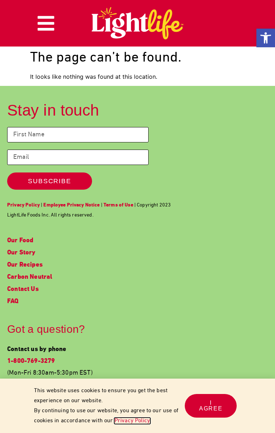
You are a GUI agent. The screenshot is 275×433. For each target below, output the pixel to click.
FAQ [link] (13, 301)
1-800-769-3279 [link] (31, 361)
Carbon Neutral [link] (30, 277)
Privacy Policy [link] (132, 421)
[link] (265, 38)
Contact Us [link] (23, 289)
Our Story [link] (21, 252)
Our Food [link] (20, 240)
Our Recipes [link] (25, 265)
